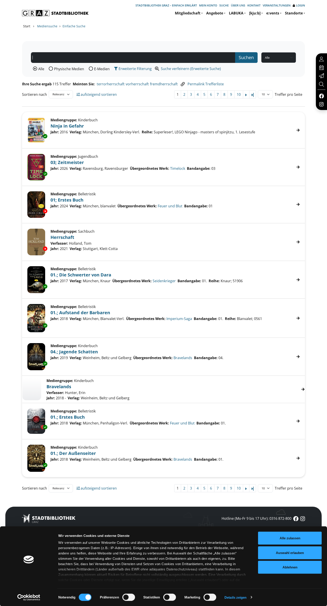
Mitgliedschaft (187, 13)
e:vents (272, 13)
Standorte (294, 13)
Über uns (238, 5)
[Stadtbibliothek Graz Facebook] (321, 96)
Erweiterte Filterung (135, 68)
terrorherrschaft (111, 84)
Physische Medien (69, 68)
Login (300, 5)
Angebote (214, 13)
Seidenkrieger (164, 280)
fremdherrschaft (164, 84)
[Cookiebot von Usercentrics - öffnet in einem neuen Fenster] (28, 597)
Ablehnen (290, 567)
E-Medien (102, 68)
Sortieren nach (34, 94)
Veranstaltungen (277, 5)
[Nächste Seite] (246, 94)
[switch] (128, 597)
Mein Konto (208, 5)
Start (26, 26)
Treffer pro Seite (288, 94)
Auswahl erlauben (290, 552)
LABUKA (236, 13)
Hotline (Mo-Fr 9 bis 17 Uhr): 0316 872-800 (256, 518)
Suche (224, 5)
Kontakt (253, 5)
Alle (41, 68)
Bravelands (183, 357)
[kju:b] (254, 13)
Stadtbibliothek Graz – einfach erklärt (166, 5)
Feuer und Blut (170, 206)
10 (239, 94)
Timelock (177, 168)
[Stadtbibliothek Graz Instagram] (321, 104)
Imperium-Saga (179, 318)
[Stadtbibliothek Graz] (55, 13)
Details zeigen (235, 597)
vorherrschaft (137, 84)
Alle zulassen (290, 538)
